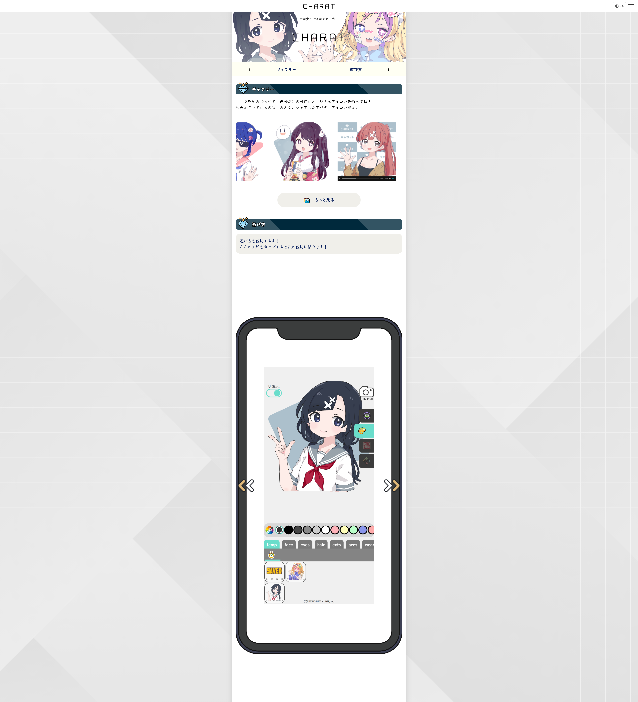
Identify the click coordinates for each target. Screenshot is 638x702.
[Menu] (631, 6)
